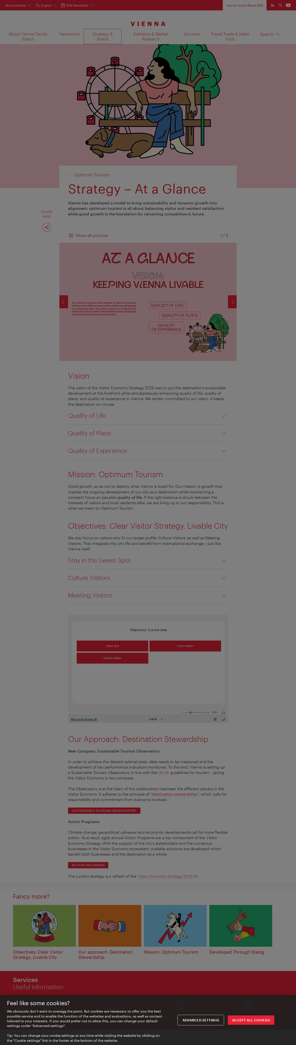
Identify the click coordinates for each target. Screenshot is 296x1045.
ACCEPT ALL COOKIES (251, 1020)
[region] (148, 1020)
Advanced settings (200, 1020)
